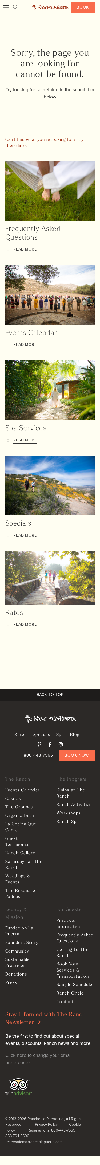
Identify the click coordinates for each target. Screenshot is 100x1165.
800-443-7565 (38, 755)
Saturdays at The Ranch (23, 865)
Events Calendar (31, 333)
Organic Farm (19, 816)
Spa (60, 735)
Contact (65, 1002)
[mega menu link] (6, 8)
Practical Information (69, 924)
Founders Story (21, 943)
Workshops (69, 813)
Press (11, 983)
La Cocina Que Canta (21, 827)
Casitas (13, 799)
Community (17, 951)
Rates (14, 613)
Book (83, 7)
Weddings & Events (17, 879)
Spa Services (25, 428)
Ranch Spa (68, 822)
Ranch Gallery (20, 853)
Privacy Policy (46, 1124)
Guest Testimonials (18, 842)
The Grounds (19, 807)
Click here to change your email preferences (38, 1059)
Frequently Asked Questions (75, 938)
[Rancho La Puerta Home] (50, 7)
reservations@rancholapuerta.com (34, 1142)
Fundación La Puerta (19, 931)
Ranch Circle (70, 993)
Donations (16, 974)
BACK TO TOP (50, 694)
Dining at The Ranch (71, 793)
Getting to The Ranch (73, 953)
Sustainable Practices (17, 963)
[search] (15, 7)
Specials (18, 524)
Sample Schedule (75, 985)
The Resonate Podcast (20, 894)
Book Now (77, 755)
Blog (75, 735)
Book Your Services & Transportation (73, 970)
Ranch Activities (74, 805)
